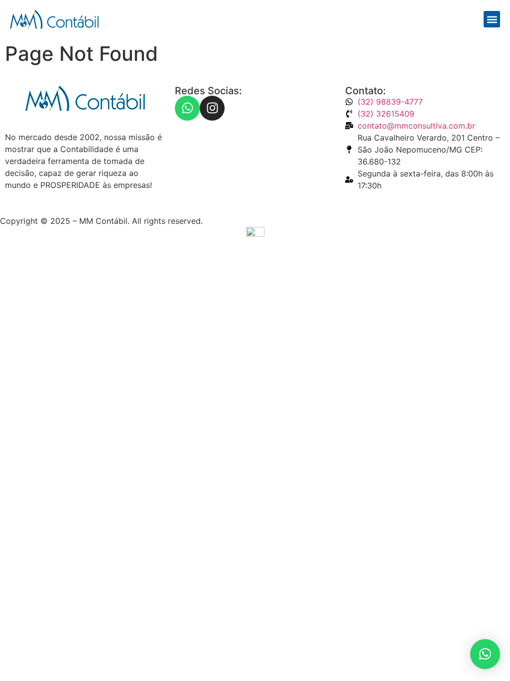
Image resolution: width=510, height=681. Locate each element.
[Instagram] (212, 108)
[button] (492, 19)
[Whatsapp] (187, 108)
